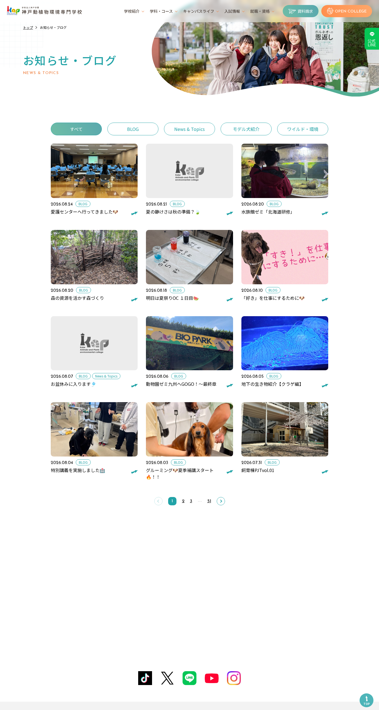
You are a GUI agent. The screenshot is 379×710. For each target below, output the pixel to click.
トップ (28, 27)
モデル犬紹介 (246, 129)
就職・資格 (260, 11)
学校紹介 (132, 11)
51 (209, 501)
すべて (76, 129)
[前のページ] (158, 501)
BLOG (133, 129)
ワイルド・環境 (302, 129)
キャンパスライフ (198, 11)
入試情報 (232, 11)
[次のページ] (221, 501)
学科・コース (161, 11)
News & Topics (189, 129)
